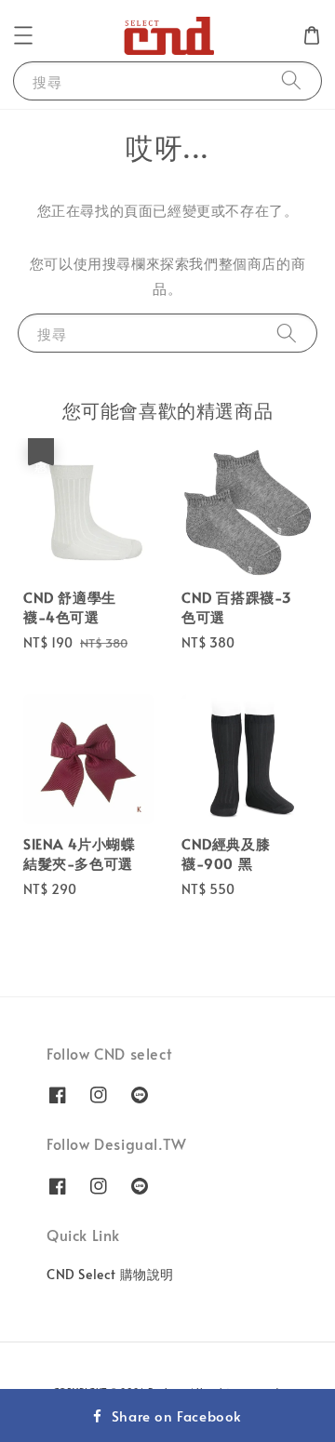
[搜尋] (291, 80)
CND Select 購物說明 (110, 1274)
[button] (23, 35)
